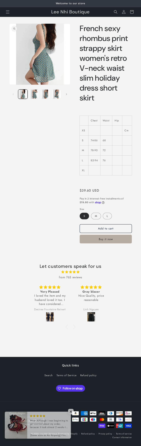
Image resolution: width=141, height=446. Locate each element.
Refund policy (88, 375)
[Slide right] (66, 94)
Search (48, 375)
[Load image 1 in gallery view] (23, 94)
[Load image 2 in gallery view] (34, 94)
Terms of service (124, 433)
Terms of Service (67, 375)
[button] (8, 12)
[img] (70, 272)
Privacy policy (105, 433)
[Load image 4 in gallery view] (56, 94)
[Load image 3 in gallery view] (45, 94)
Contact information (122, 437)
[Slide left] (13, 94)
